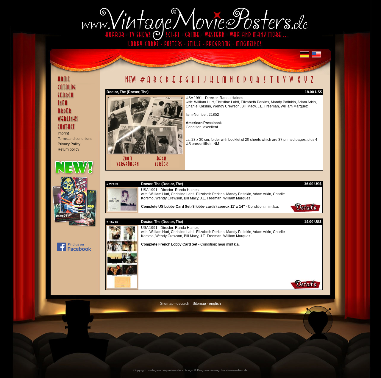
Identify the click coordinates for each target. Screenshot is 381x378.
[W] (291, 83)
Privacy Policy (69, 144)
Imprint (63, 133)
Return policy (68, 149)
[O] (238, 83)
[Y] (305, 83)
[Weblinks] (76, 122)
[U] (278, 83)
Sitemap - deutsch (174, 304)
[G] (187, 83)
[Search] (76, 98)
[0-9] (142, 83)
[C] (161, 83)
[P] (244, 83)
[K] (211, 83)
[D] (167, 83)
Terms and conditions (75, 139)
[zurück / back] (162, 166)
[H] (193, 83)
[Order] (76, 114)
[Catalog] (76, 90)
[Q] (251, 83)
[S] (264, 83)
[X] (298, 83)
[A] (148, 83)
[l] (218, 83)
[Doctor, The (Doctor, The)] (145, 152)
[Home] (76, 82)
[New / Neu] (131, 83)
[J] (204, 83)
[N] (231, 83)
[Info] (76, 106)
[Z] (312, 83)
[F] (180, 83)
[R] (257, 83)
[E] (173, 83)
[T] (271, 83)
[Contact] (76, 129)
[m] (224, 83)
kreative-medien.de (234, 370)
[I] (198, 83)
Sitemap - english (207, 304)
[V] (284, 83)
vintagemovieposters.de (164, 370)
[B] (154, 83)
